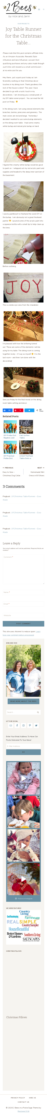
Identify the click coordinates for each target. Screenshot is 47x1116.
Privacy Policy (18, 1098)
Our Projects (23, 24)
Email (6, 604)
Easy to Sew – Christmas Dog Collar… (12, 472)
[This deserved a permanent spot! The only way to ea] (23, 812)
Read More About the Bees (23, 701)
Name (7, 592)
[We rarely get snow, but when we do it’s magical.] (23, 778)
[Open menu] (39, 9)
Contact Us (23, 1102)
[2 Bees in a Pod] (20, 9)
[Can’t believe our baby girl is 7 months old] (23, 879)
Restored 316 (23, 1111)
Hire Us (32, 1098)
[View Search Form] (43, 9)
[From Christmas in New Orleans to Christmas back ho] (23, 845)
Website (7, 615)
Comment (8, 557)
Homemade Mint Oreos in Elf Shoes (36, 472)
